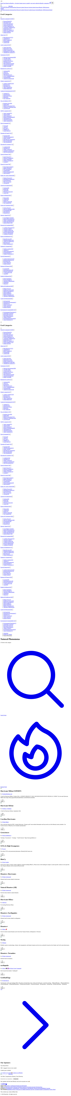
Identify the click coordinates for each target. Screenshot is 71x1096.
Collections (11, 7)
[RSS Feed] (1, 1084)
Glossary (37, 7)
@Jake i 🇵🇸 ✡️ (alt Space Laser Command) (11, 968)
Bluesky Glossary (20, 1088)
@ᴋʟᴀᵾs (4, 849)
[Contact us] (3, 1084)
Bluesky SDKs (42, 7)
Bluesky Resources (34, 1088)
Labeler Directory (25, 7)
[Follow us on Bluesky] (6, 1084)
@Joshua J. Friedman (6, 808)
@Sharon (4, 942)
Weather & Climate (7, 634)
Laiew (19, 1089)
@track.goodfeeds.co (6, 835)
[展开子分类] (13, 19)
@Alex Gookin (5, 862)
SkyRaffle (40, 1088)
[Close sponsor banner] (52, 3)
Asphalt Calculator (43, 1089)
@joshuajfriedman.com (7, 794)
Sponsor (47, 7)
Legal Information (23, 1085)
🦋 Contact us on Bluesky (17, 1072)
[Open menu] (1, 11)
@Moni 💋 (4, 929)
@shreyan (4, 902)
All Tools (3, 7)
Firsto (28, 1089)
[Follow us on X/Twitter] (5, 1084)
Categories (7, 7)
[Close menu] (1, 17)
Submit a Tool (9, 1085)
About (17, 1085)
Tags (41, 1087)
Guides (33, 7)
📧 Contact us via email (6, 1072)
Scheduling (19, 1087)
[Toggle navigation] (1, 5)
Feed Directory (17, 7)
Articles (30, 7)
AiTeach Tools (15, 1089)
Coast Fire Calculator (34, 1089)
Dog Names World (51, 1089)
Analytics (24, 1087)
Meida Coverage (46, 1088)
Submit (50, 9)
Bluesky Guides (12, 1088)
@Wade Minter (5, 822)
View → (2, 801)
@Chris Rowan (5, 980)
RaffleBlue (9, 1089)
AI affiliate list (24, 1089)
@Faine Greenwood (6, 877)
